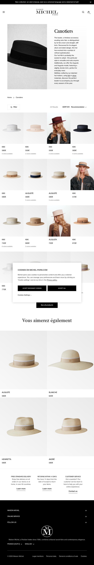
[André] (70, 426)
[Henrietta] (23, 426)
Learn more (21, 489)
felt (69, 75)
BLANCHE (53, 392)
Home (9, 97)
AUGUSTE (29, 193)
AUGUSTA (53, 240)
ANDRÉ (52, 459)
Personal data (51, 556)
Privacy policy (52, 280)
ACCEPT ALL (62, 288)
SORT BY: (66, 107)
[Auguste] (35, 174)
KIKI (3, 147)
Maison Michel (18, 556)
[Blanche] (70, 360)
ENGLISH (28, 544)
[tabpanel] (47, 397)
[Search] (83, 12)
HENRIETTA (6, 459)
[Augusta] (58, 221)
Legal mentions (37, 556)
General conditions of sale (68, 556)
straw (74, 75)
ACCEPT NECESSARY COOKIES (32, 288)
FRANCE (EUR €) (13, 544)
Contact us (73, 491)
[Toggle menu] (3, 12)
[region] (47, 282)
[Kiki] (12, 128)
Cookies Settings (24, 295)
